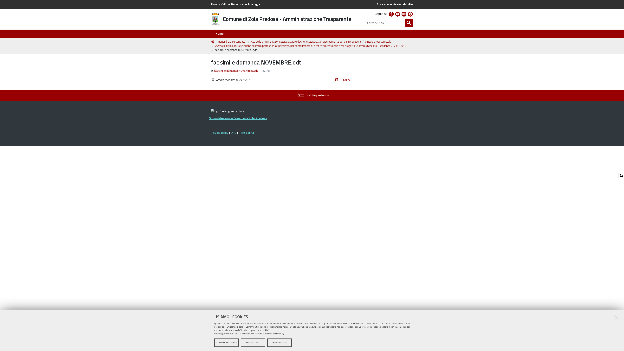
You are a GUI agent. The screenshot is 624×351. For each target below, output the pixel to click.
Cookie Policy (277, 333)
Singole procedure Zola (378, 41)
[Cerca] (409, 23)
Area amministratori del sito (395, 4)
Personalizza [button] (280, 342)
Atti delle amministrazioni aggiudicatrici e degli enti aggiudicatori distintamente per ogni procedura (306, 41)
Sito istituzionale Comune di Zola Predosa (238, 118)
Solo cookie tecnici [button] (226, 342)
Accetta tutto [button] (253, 342)
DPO (233, 132)
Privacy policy (219, 132)
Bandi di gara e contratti (231, 41)
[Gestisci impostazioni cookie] (621, 175)
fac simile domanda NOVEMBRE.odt (236, 70)
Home (219, 33)
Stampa (345, 80)
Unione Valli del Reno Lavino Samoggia (235, 4)
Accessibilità (246, 132)
